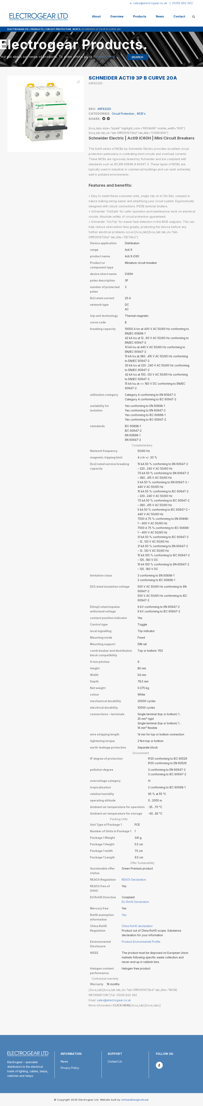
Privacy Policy (70, 1067)
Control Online (104, 56)
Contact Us (115, 1061)
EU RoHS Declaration (135, 901)
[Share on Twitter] (103, 118)
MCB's (76, 29)
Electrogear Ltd (18, 29)
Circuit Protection (58, 29)
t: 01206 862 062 (181, 3)
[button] (77, 82)
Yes (124, 915)
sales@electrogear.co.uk (114, 1000)
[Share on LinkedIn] (108, 118)
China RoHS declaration (137, 926)
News (64, 1061)
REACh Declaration (134, 879)
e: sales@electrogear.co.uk (148, 3)
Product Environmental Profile (141, 941)
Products (37, 29)
